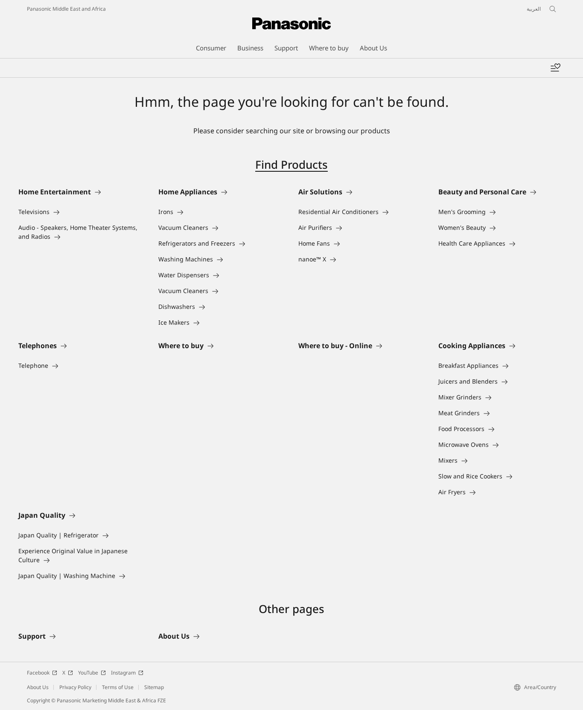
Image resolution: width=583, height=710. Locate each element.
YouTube (88, 672)
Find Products (291, 164)
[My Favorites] (555, 68)
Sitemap (154, 687)
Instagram (123, 672)
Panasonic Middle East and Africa (66, 8)
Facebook (38, 672)
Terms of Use (118, 687)
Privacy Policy (75, 687)
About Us (38, 687)
